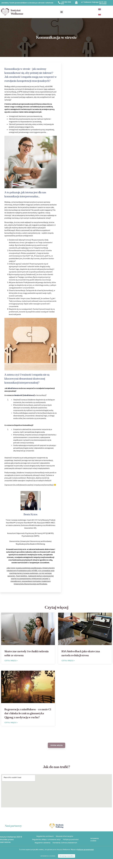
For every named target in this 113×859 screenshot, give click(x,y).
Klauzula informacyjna (64, 836)
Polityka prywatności (71, 839)
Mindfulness (13, 388)
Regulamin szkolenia (42, 843)
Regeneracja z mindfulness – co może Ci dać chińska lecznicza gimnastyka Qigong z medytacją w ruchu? (27, 713)
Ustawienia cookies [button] (94, 839)
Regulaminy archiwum (45, 836)
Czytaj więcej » (11, 660)
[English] (100, 9)
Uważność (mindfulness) (24, 395)
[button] (61, 12)
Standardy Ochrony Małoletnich (65, 843)
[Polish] (100, 14)
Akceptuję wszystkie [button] (66, 856)
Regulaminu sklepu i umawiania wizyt (46, 839)
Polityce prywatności (85, 849)
